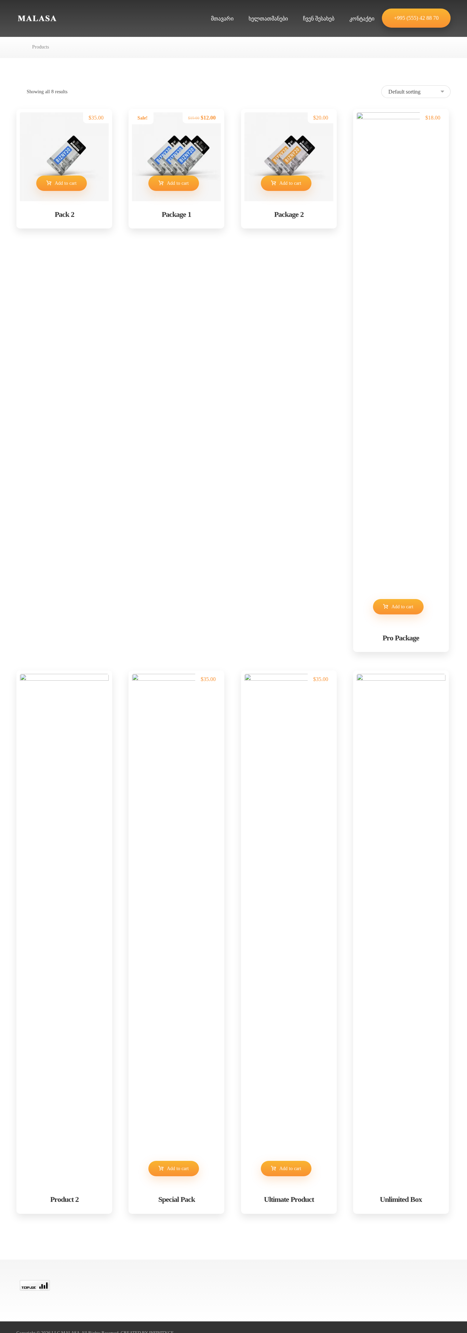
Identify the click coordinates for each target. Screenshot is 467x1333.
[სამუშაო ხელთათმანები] (36, 18)
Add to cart (66, 183)
